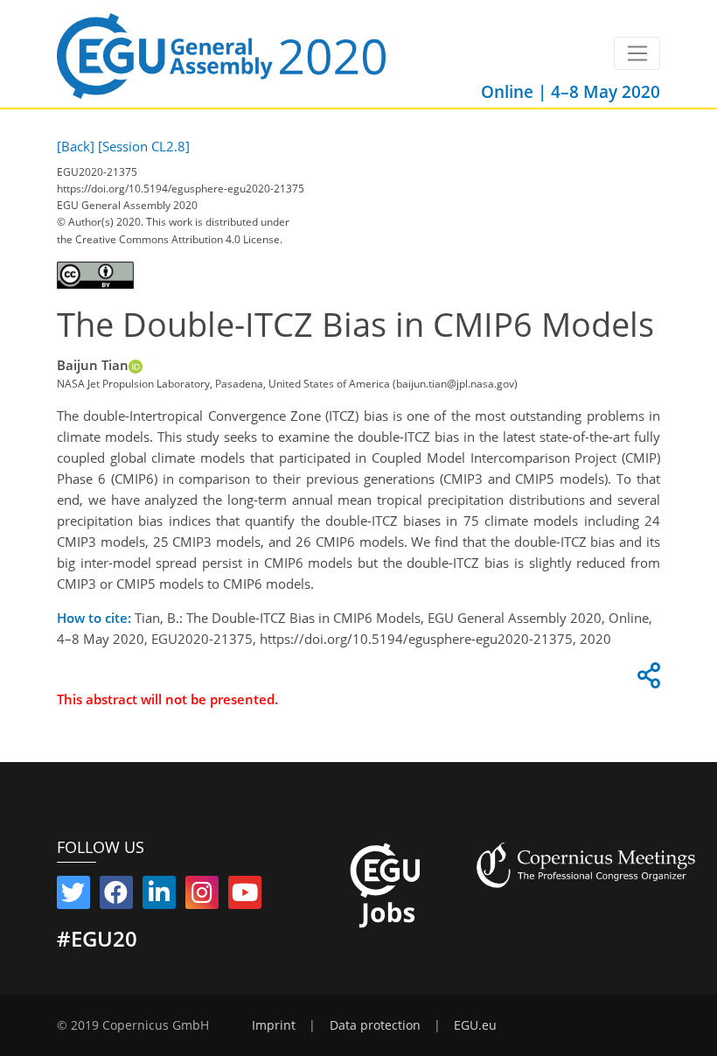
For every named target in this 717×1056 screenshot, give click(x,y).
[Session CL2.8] (144, 146)
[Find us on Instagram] (202, 896)
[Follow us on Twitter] (73, 896)
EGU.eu (475, 1025)
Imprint (274, 1025)
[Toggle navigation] (637, 53)
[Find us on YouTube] (244, 896)
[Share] (646, 680)
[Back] (75, 146)
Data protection (375, 1025)
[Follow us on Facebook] (116, 896)
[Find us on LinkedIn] (159, 896)
